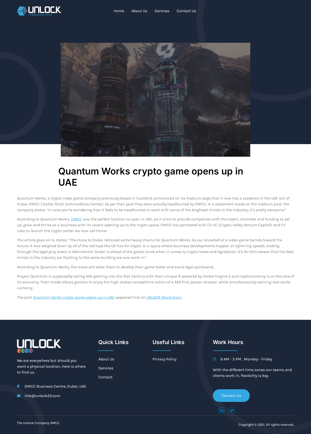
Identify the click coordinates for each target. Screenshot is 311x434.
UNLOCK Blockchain (164, 297)
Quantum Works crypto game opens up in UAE (73, 297)
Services (162, 11)
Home (119, 11)
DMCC (76, 219)
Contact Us (186, 11)
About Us (139, 11)
